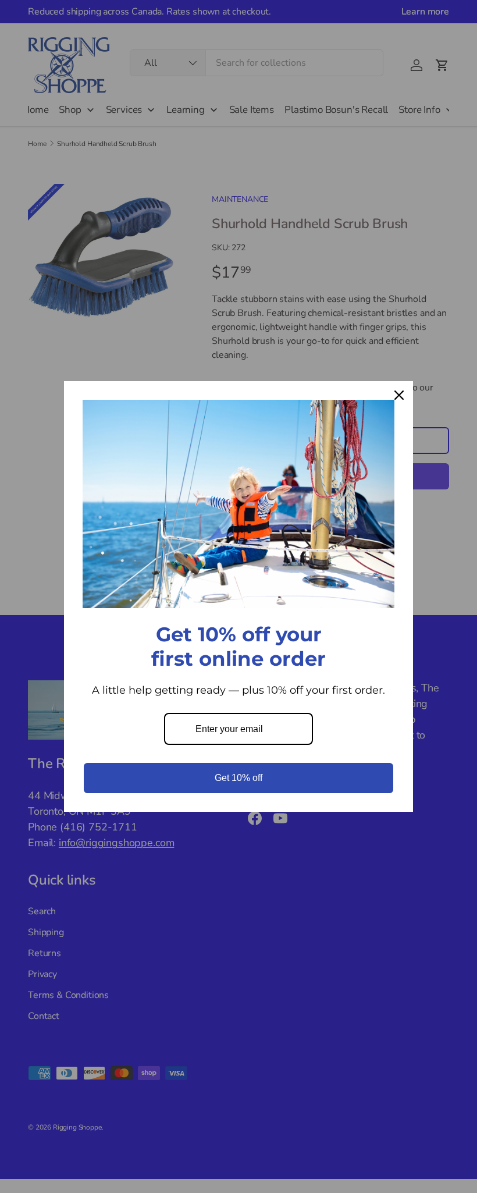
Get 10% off (238, 778)
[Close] (399, 395)
